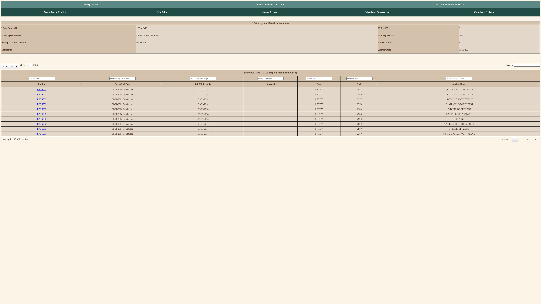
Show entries (29, 65)
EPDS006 (41, 89)
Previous (505, 139)
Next (535, 139)
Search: (509, 65)
